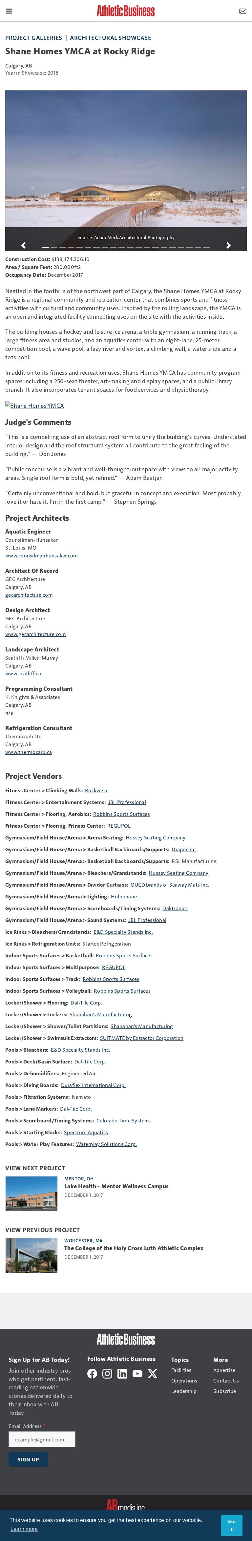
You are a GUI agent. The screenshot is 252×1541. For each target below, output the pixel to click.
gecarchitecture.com (29, 594)
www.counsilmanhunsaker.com (41, 555)
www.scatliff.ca (23, 673)
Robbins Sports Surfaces (121, 813)
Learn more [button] (24, 1529)
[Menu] (9, 10)
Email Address (27, 1426)
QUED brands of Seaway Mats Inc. (170, 884)
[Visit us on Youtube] (137, 1372)
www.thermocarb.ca (28, 751)
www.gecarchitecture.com (35, 633)
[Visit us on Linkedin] (122, 1372)
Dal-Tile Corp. (86, 1002)
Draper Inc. (184, 849)
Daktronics (175, 908)
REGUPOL (119, 825)
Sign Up (28, 1459)
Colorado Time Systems (124, 1120)
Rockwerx (96, 790)
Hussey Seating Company (156, 837)
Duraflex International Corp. (93, 1084)
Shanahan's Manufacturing (101, 1014)
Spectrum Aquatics (86, 1132)
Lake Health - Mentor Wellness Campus (116, 1186)
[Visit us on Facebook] (92, 1372)
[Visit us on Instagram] (107, 1372)
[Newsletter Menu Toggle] (243, 10)
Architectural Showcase (110, 37)
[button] (23, 245)
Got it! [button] (231, 1525)
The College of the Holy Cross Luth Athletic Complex (133, 1248)
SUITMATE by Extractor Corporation (141, 1037)
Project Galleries (33, 37)
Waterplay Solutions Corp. (106, 1143)
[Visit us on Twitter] (153, 1372)
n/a (9, 712)
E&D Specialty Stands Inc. (123, 931)
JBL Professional (127, 802)
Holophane (124, 896)
